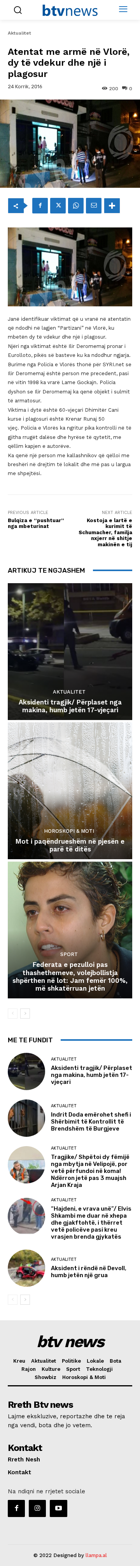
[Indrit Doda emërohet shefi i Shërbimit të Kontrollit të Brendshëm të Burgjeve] (26, 1118)
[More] (112, 205)
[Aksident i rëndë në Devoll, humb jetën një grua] (26, 1268)
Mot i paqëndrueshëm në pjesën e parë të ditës (70, 845)
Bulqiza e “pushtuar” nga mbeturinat (36, 523)
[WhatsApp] (76, 205)
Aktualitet (19, 33)
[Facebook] (40, 205)
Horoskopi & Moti (69, 831)
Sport (69, 954)
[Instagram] (37, 1508)
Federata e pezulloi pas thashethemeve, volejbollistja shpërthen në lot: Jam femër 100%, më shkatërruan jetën (70, 976)
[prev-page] (13, 1013)
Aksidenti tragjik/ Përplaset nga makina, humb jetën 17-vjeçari (70, 706)
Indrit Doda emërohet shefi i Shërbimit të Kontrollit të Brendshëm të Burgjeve (91, 1121)
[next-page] (25, 1013)
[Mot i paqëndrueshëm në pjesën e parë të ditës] (70, 790)
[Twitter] (58, 205)
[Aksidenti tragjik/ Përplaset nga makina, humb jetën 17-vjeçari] (70, 651)
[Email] (94, 205)
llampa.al (96, 1555)
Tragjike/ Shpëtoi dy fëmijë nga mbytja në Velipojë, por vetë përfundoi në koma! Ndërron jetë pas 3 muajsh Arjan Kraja (90, 1171)
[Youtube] (58, 1508)
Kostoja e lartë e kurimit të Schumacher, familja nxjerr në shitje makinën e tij (105, 532)
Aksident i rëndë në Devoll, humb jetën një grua (88, 1272)
